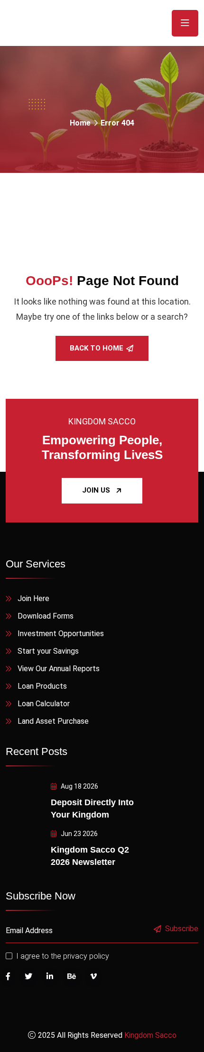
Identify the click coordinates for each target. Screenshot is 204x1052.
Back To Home (96, 348)
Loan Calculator (44, 703)
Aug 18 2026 (78, 786)
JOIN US (96, 490)
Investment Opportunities (61, 633)
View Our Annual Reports (59, 668)
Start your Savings (48, 651)
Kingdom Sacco (150, 1035)
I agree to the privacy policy (62, 956)
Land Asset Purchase (53, 721)
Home (80, 122)
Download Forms (46, 615)
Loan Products (42, 686)
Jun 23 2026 (78, 833)
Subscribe (181, 929)
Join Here (33, 598)
